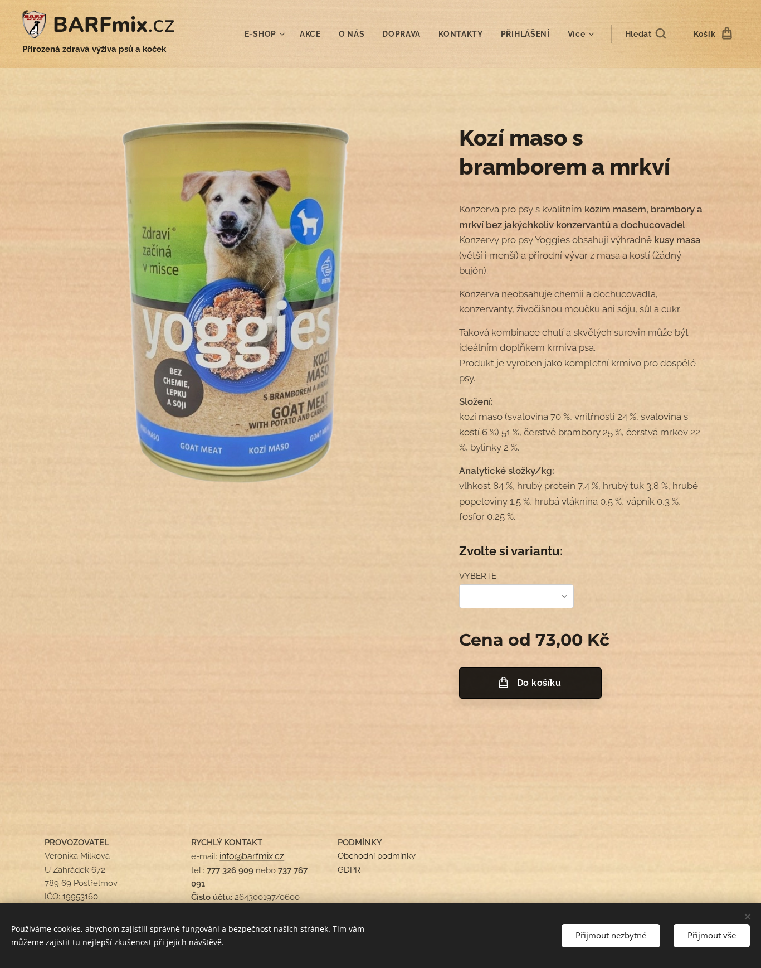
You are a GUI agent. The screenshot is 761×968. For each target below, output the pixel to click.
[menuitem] (266, 34)
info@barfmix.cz (251, 856)
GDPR (349, 870)
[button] (645, 34)
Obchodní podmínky (377, 856)
